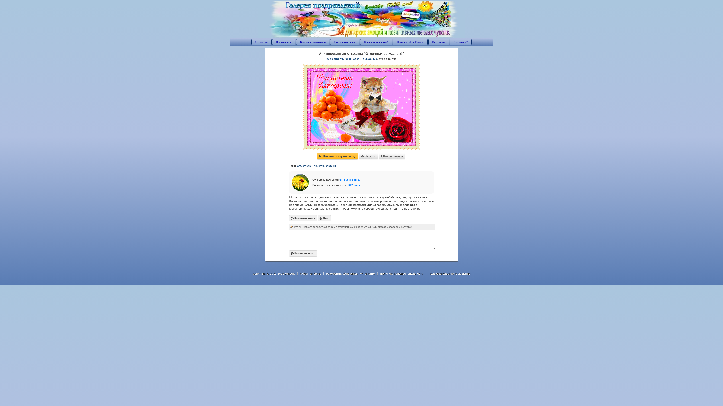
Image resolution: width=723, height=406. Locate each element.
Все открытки (283, 42)
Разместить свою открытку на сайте (350, 273)
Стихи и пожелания (344, 42)
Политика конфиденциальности (401, 273)
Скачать (368, 156)
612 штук (354, 184)
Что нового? (461, 42)
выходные (370, 58)
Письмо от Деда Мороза (410, 42)
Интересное (438, 42)
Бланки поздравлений (376, 42)
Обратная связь (310, 273)
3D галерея (261, 42)
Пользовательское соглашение (449, 273)
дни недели (353, 58)
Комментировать (303, 253)
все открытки (335, 58)
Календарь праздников (313, 42)
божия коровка (349, 179)
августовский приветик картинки (317, 165)
